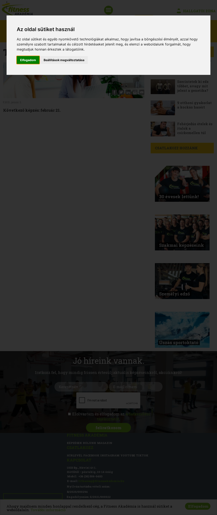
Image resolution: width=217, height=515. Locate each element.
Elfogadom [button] (28, 60)
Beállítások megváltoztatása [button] (64, 60)
